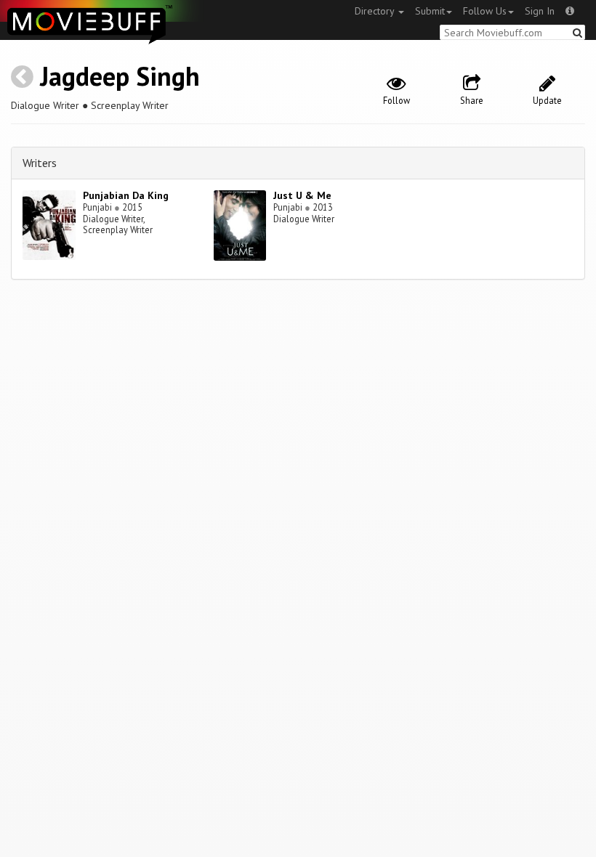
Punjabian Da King (126, 195)
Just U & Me (302, 195)
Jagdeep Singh (120, 76)
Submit (430, 10)
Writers (40, 162)
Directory (376, 10)
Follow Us (485, 10)
